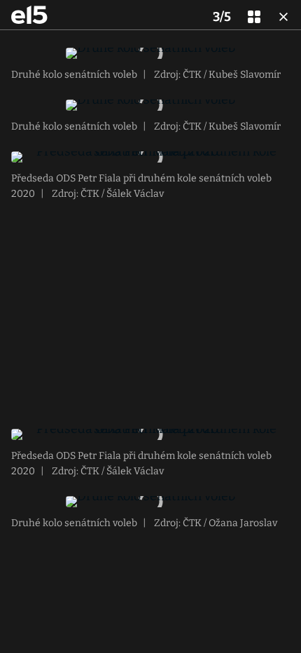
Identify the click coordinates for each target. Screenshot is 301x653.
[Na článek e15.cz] (29, 15)
